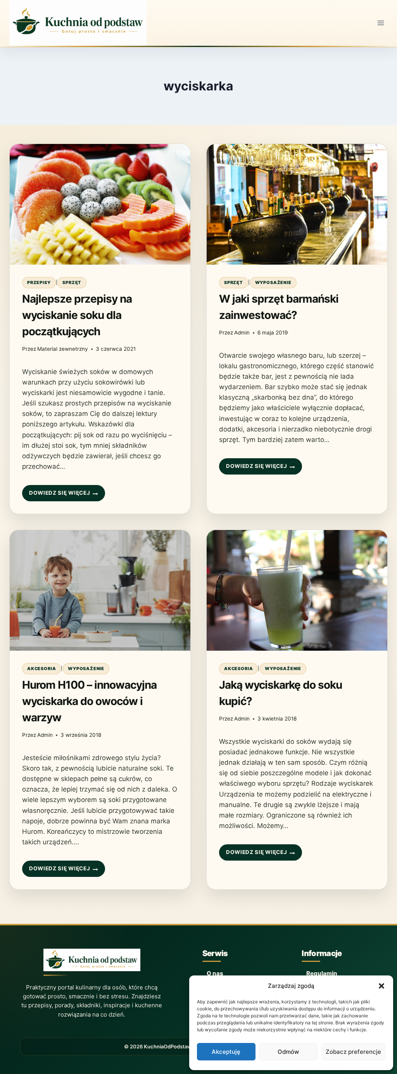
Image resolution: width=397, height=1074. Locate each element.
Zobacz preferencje (353, 1051)
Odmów (288, 1051)
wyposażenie (273, 282)
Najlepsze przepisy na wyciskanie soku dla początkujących (77, 315)
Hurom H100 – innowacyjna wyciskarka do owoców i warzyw (89, 701)
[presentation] (100, 204)
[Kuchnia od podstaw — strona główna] (91, 962)
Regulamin (321, 973)
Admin (242, 332)
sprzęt (71, 282)
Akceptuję (226, 1051)
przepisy (39, 282)
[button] (381, 986)
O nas (215, 973)
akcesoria (41, 668)
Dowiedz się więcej (59, 495)
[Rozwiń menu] (380, 23)
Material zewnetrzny (62, 349)
